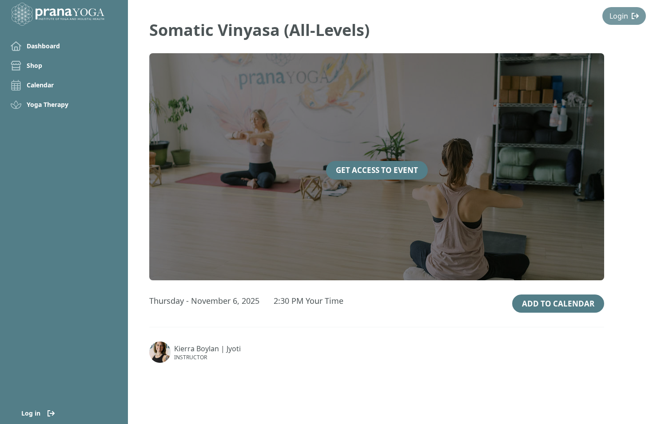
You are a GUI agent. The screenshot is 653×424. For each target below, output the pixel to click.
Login (618, 16)
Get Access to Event (377, 170)
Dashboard (43, 46)
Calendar (40, 85)
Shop (34, 65)
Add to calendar (558, 303)
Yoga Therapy (47, 104)
